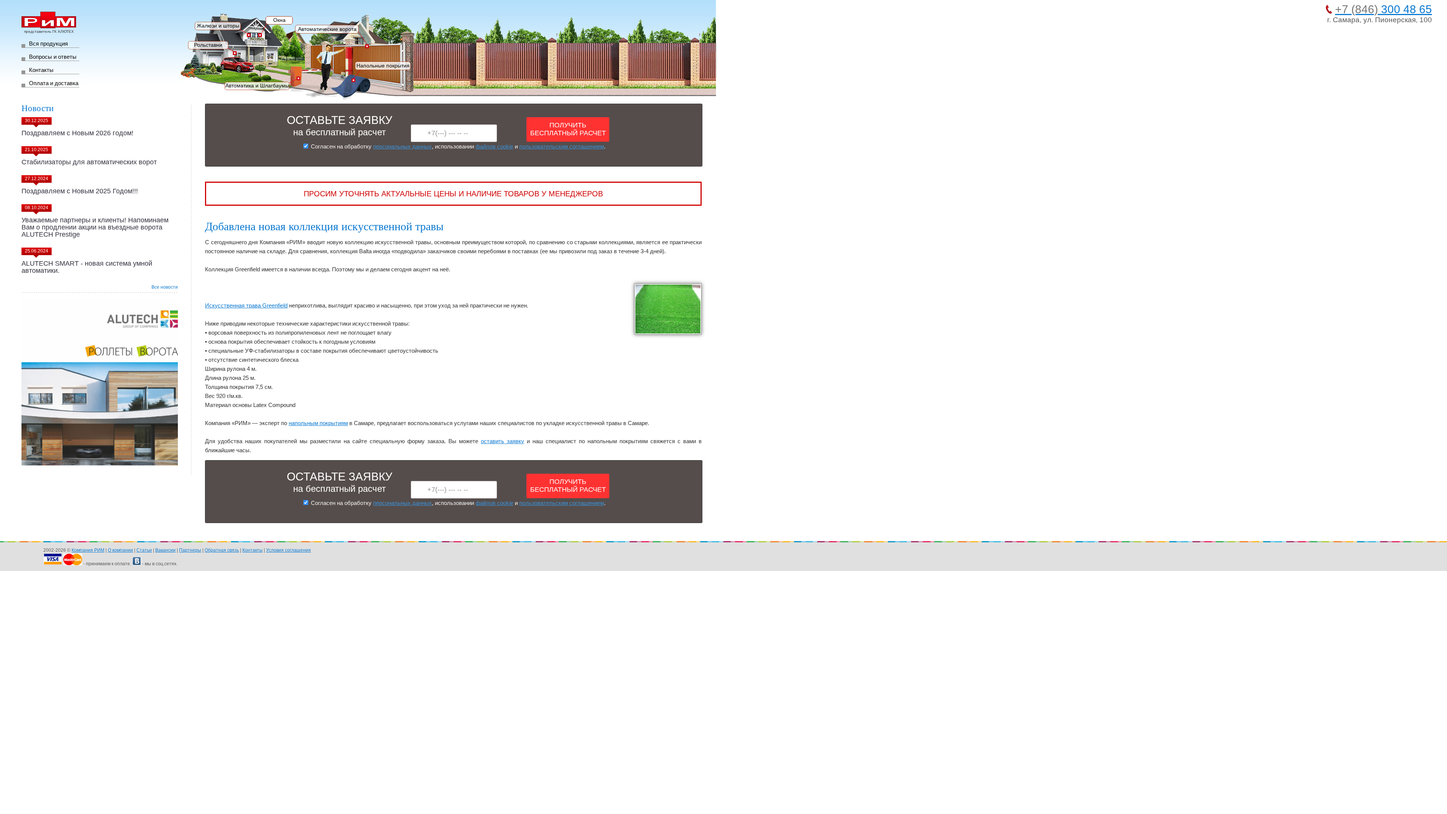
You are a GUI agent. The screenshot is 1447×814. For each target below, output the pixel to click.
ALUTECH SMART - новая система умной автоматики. (86, 267)
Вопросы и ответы (52, 57)
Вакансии (165, 550)
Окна (279, 20)
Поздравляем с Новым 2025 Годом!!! (79, 191)
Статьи (144, 550)
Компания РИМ (88, 550)
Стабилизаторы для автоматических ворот (89, 162)
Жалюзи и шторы (218, 26)
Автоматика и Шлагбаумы (257, 86)
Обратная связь (222, 550)
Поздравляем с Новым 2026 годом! (77, 133)
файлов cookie (494, 146)
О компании (120, 550)
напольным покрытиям (318, 423)
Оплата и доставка (53, 83)
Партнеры (190, 550)
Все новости (164, 287)
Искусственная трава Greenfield (246, 305)
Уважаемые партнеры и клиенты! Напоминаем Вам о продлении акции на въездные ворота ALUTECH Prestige (94, 227)
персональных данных (402, 146)
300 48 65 (1383, 9)
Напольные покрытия (383, 66)
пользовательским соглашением (561, 146)
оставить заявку (502, 441)
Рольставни (208, 45)
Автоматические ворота (327, 29)
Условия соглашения (288, 550)
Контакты (41, 70)
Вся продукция (48, 43)
